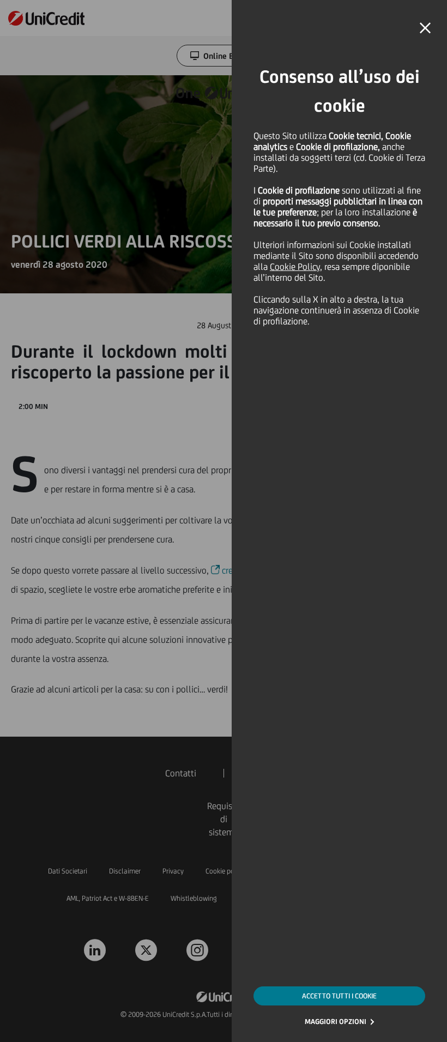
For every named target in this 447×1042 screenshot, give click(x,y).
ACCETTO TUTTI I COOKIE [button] (339, 996)
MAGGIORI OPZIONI (335, 1021)
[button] (425, 28)
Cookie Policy (295, 266)
